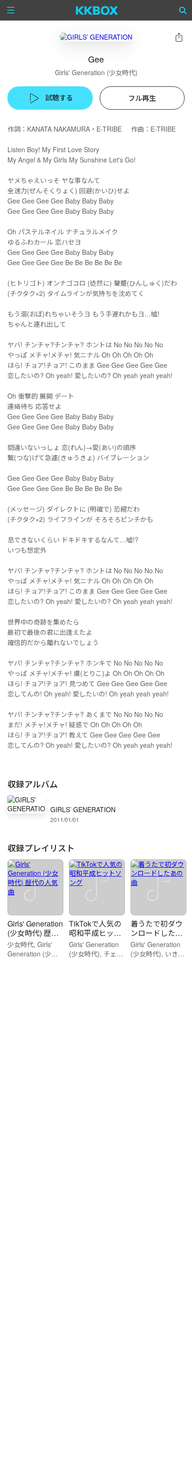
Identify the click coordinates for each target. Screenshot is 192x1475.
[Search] (183, 10)
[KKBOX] (97, 10)
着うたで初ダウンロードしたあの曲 (156, 933)
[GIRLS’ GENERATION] (96, 37)
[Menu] (10, 10)
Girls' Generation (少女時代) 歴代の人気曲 (35, 933)
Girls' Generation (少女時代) (96, 72)
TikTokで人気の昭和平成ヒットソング (95, 933)
